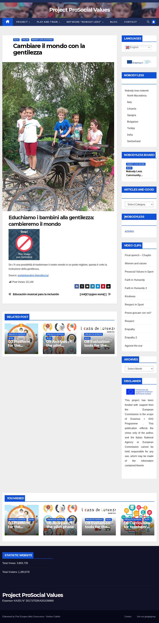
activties (129, 231)
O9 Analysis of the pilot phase (59, 345)
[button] (148, 21)
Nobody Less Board (136, 164)
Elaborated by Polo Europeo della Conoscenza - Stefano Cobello (31, 616)
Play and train (48, 21)
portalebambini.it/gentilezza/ (33, 275)
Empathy (130, 329)
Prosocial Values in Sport (139, 271)
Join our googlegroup (146, 616)
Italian (25, 40)
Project (22, 21)
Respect (129, 321)
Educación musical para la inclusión (36, 294)
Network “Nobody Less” (84, 21)
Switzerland (134, 141)
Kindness (130, 296)
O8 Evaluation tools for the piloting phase (97, 345)
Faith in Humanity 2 (136, 288)
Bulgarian (132, 121)
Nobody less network (137, 90)
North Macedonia (137, 95)
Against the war (133, 345)
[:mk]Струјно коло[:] (93, 294)
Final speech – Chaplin (138, 255)
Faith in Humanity (135, 280)
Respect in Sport (134, 304)
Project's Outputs (17, 334)
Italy (129, 102)
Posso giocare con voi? (138, 313)
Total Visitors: (10, 572)
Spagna (131, 115)
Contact (130, 21)
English (134, 47)
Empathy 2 (131, 337)
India (130, 134)
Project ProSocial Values (79, 10)
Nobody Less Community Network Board (135, 175)
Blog (113, 21)
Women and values (136, 263)
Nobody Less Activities (42, 40)
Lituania (131, 108)
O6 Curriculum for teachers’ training (137, 527)
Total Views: (9, 563)
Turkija (131, 128)
